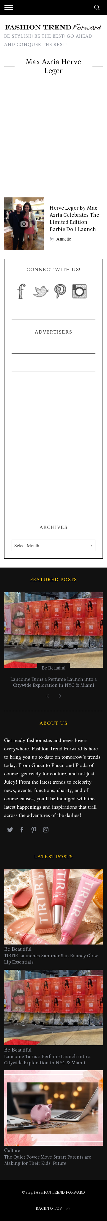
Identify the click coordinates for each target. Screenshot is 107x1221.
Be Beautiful (53, 667)
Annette (63, 238)
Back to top (49, 1208)
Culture (12, 1150)
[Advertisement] (53, 140)
